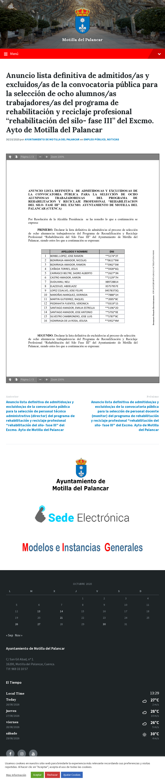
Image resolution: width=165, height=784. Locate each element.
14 (61, 611)
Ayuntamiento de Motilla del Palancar (52, 139)
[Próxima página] (16, 157)
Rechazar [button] (52, 775)
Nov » (18, 635)
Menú (14, 53)
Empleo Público (95, 139)
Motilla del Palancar (82, 39)
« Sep (9, 635)
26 (16, 624)
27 (38, 624)
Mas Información (16, 775)
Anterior (12, 396)
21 (61, 617)
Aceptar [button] (37, 775)
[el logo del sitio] (82, 33)
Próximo (153, 396)
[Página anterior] (10, 157)
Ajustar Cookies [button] (71, 775)
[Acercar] (47, 157)
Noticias (113, 139)
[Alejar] (40, 157)
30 (104, 624)
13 (38, 611)
